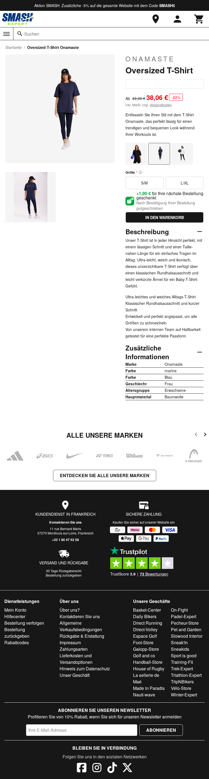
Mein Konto (15, 610)
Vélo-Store (181, 688)
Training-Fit (182, 662)
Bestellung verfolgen (24, 623)
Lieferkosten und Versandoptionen (76, 658)
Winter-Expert (184, 695)
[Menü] (6, 33)
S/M (144, 183)
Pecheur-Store (185, 623)
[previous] (196, 435)
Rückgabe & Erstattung (82, 636)
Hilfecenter (14, 616)
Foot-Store (143, 642)
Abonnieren (161, 730)
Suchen (31, 34)
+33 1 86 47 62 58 (65, 539)
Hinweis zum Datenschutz (85, 668)
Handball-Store (147, 662)
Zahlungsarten (74, 649)
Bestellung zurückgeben (64, 575)
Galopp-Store (146, 649)
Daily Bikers (144, 616)
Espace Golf (145, 636)
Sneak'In (179, 642)
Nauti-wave (144, 695)
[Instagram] (96, 768)
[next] (205, 435)
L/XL (185, 183)
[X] (127, 768)
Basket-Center (147, 610)
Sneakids (180, 649)
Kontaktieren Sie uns (65, 522)
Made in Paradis (149, 688)
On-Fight (179, 610)
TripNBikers (182, 681)
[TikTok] (112, 768)
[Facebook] (81, 768)
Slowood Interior (186, 636)
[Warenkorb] (199, 19)
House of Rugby (148, 668)
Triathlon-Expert (186, 675)
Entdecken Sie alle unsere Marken (104, 475)
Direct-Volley (145, 629)
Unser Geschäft (75, 675)
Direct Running (147, 623)
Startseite (13, 47)
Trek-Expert (182, 668)
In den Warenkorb (164, 217)
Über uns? (70, 610)
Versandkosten (161, 104)
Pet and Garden (186, 629)
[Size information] (140, 172)
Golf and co (144, 655)
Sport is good (183, 655)
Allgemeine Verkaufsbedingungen (81, 626)
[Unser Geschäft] (155, 19)
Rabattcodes (16, 642)
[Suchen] (20, 33)
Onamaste (150, 58)
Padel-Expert (183, 616)
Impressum (70, 642)
